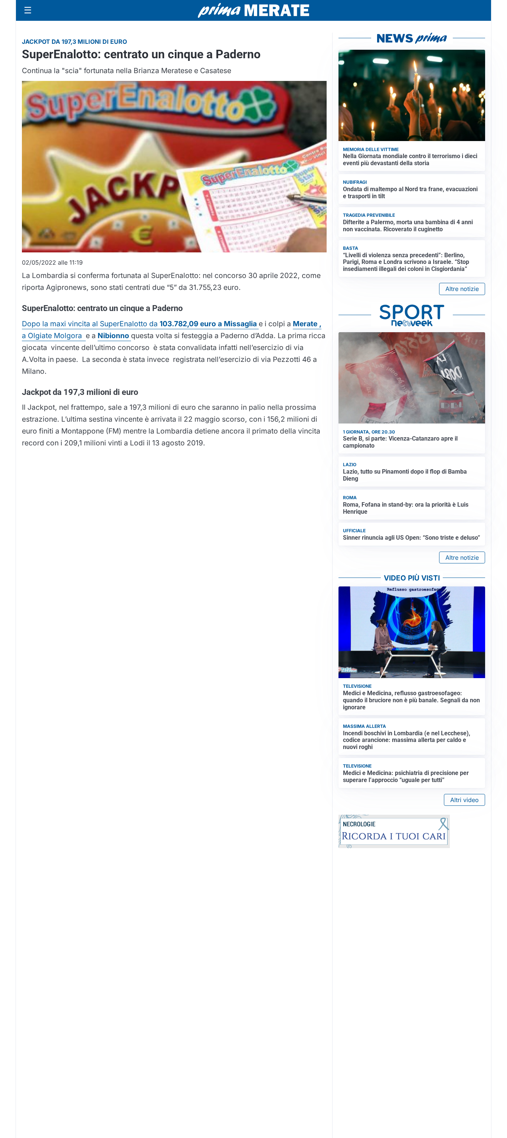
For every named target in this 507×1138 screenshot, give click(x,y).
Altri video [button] (464, 800)
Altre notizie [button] (462, 288)
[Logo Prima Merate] (253, 10)
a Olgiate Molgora (54, 335)
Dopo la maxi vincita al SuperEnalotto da (140, 323)
